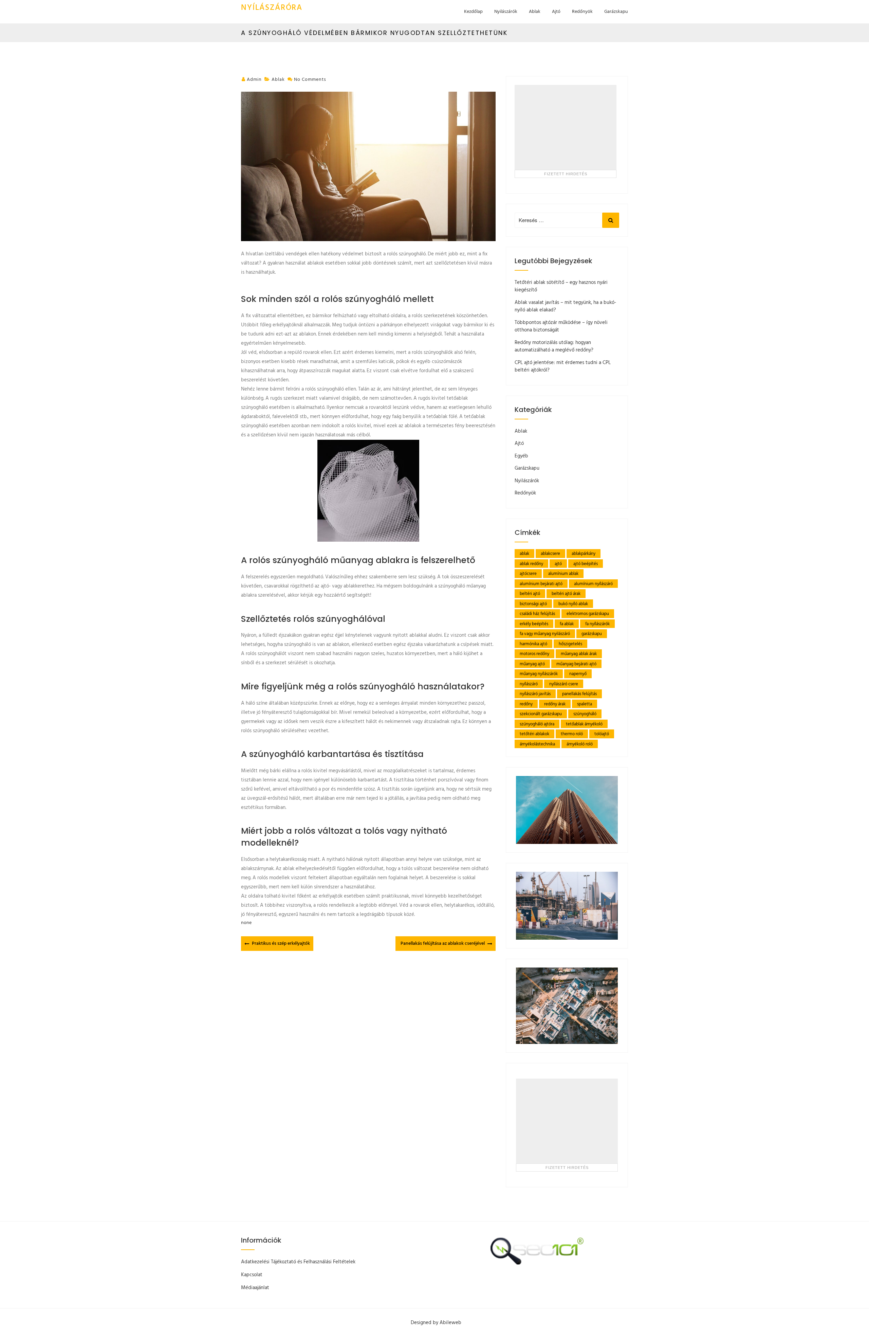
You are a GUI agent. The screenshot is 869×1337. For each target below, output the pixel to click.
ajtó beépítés (585, 563)
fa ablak (567, 624)
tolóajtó (601, 734)
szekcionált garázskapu (541, 714)
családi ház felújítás (537, 613)
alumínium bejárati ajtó (541, 584)
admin (254, 80)
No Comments (310, 80)
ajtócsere (528, 573)
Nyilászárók (505, 12)
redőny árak (555, 704)
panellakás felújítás (579, 694)
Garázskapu (616, 12)
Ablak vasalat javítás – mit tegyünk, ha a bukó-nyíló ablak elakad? (565, 306)
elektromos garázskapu (588, 613)
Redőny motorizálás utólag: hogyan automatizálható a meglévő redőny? (554, 347)
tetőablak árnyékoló (584, 724)
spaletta (584, 704)
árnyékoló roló (580, 744)
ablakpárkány (583, 553)
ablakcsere (550, 553)
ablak (524, 553)
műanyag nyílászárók (539, 673)
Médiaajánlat (255, 1288)
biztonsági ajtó (533, 604)
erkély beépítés (534, 624)
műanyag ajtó (532, 664)
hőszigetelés (570, 644)
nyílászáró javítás (535, 694)
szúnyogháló (584, 714)
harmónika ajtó (533, 644)
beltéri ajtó (530, 593)
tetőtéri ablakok (534, 734)
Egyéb (521, 456)
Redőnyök (582, 12)
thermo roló (572, 734)
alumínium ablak (563, 573)
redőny (526, 704)
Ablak (534, 12)
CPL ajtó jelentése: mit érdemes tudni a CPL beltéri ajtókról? (563, 367)
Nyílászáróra (271, 8)
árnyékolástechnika (537, 744)
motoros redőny (534, 653)
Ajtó (556, 12)
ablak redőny (531, 563)
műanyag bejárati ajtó (576, 664)
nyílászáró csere (563, 684)
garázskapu (591, 633)
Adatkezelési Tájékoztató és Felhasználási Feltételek (298, 1262)
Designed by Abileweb (436, 1323)
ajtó (558, 563)
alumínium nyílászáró (593, 584)
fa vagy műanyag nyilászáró (545, 633)
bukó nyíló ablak (573, 604)
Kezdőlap (473, 12)
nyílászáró (529, 684)
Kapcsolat (251, 1275)
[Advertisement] (565, 127)
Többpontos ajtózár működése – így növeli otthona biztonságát (561, 327)
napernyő (578, 673)
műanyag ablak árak (579, 653)
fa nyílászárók (597, 624)
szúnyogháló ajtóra (537, 724)
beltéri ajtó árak (566, 593)
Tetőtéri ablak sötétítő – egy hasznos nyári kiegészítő (561, 286)
